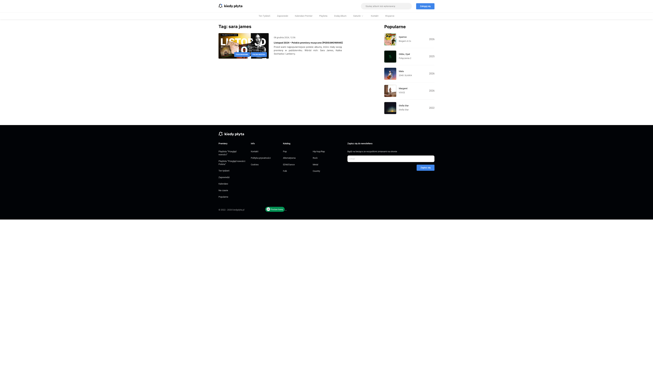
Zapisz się (426, 167)
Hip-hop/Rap (319, 151)
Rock (315, 158)
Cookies (255, 164)
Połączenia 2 (405, 58)
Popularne (223, 197)
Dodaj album (340, 16)
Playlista (323, 16)
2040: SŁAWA (405, 75)
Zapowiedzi (282, 16)
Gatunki (357, 16)
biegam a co (405, 41)
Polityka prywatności (261, 158)
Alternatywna (289, 158)
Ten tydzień (264, 16)
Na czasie (223, 190)
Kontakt (374, 16)
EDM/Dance (289, 164)
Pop (285, 151)
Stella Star (404, 109)
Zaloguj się (425, 6)
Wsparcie (389, 16)
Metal (315, 164)
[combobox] (386, 6)
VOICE (402, 92)
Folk (285, 171)
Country (316, 171)
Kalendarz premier (303, 16)
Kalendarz (223, 183)
